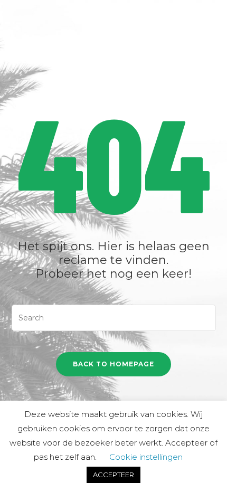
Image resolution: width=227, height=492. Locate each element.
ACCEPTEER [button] (113, 474)
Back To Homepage (113, 364)
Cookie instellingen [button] (146, 457)
